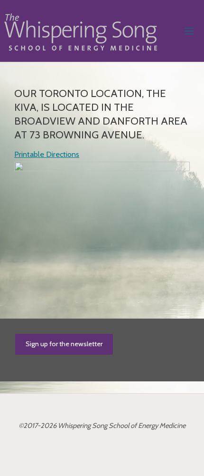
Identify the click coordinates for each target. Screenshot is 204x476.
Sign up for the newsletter (64, 344)
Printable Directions (46, 154)
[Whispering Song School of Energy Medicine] (80, 31)
